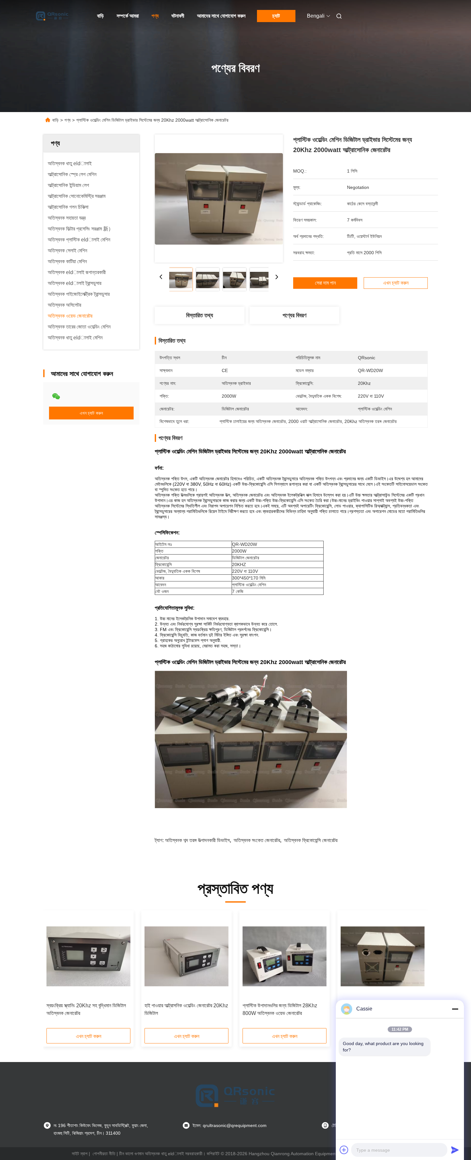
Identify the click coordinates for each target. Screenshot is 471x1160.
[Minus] (455, 1009)
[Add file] (344, 1150)
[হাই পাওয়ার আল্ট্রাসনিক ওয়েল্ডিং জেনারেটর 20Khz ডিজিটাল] (186, 956)
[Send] (455, 1150)
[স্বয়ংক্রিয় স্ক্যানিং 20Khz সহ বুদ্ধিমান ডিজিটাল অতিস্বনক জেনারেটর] (88, 956)
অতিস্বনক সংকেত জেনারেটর (257, 840)
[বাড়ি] (52, 16)
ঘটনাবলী (177, 16)
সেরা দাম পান (325, 283)
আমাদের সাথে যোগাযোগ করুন (221, 16)
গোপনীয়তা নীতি (104, 1153)
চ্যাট (276, 16)
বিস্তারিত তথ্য (199, 315)
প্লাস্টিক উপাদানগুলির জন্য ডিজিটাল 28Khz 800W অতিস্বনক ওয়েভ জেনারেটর (280, 1009)
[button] (54, 971)
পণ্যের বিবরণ (294, 315)
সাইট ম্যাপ (79, 1153)
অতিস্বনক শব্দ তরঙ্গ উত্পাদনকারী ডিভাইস (197, 840)
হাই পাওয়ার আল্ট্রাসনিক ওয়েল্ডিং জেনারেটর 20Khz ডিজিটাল (186, 1009)
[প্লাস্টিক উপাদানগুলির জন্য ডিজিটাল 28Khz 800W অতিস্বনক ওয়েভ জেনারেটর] (284, 956)
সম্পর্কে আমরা (128, 16)
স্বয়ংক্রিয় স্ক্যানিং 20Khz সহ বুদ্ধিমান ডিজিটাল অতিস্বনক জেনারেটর (86, 1009)
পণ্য (155, 16)
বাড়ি (100, 16)
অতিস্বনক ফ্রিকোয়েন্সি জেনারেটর (310, 840)
